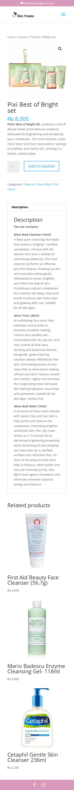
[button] (60, 49)
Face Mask (44, 184)
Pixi (55, 184)
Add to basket (41, 166)
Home (11, 37)
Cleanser (22, 37)
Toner (11, 189)
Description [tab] (20, 207)
